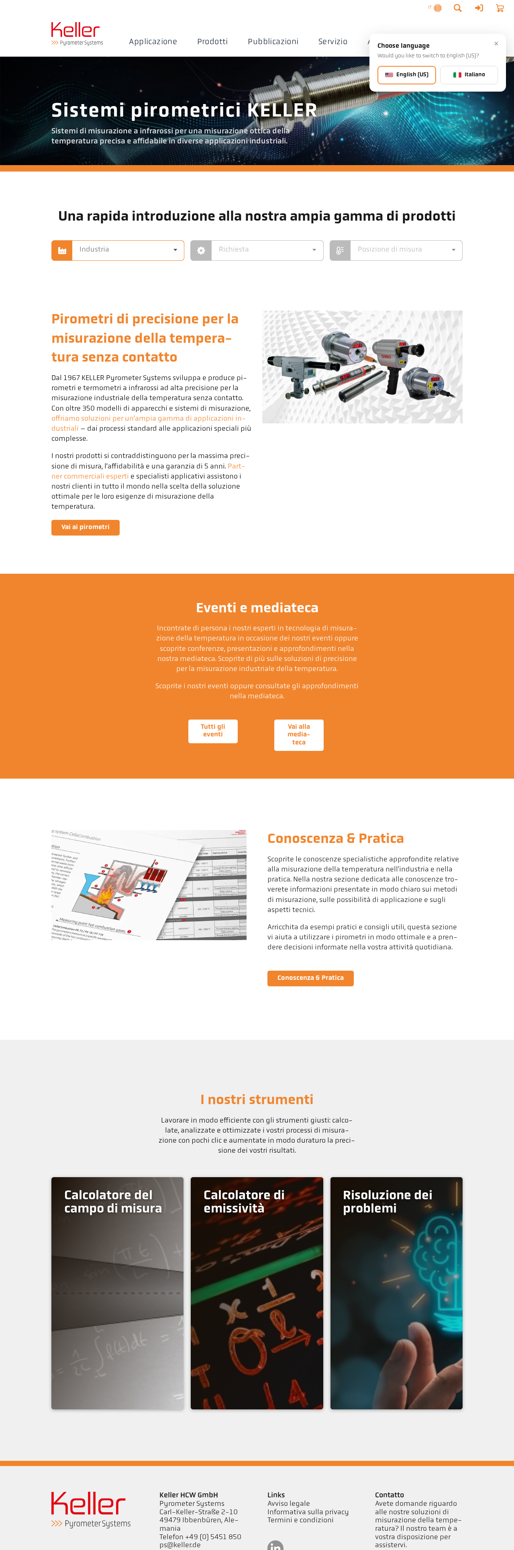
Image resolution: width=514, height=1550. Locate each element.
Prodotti (212, 42)
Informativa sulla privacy (308, 1512)
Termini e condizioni (300, 1520)
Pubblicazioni (273, 42)
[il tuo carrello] (500, 8)
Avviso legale (288, 1504)
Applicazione (153, 42)
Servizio (332, 42)
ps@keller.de (180, 1545)
